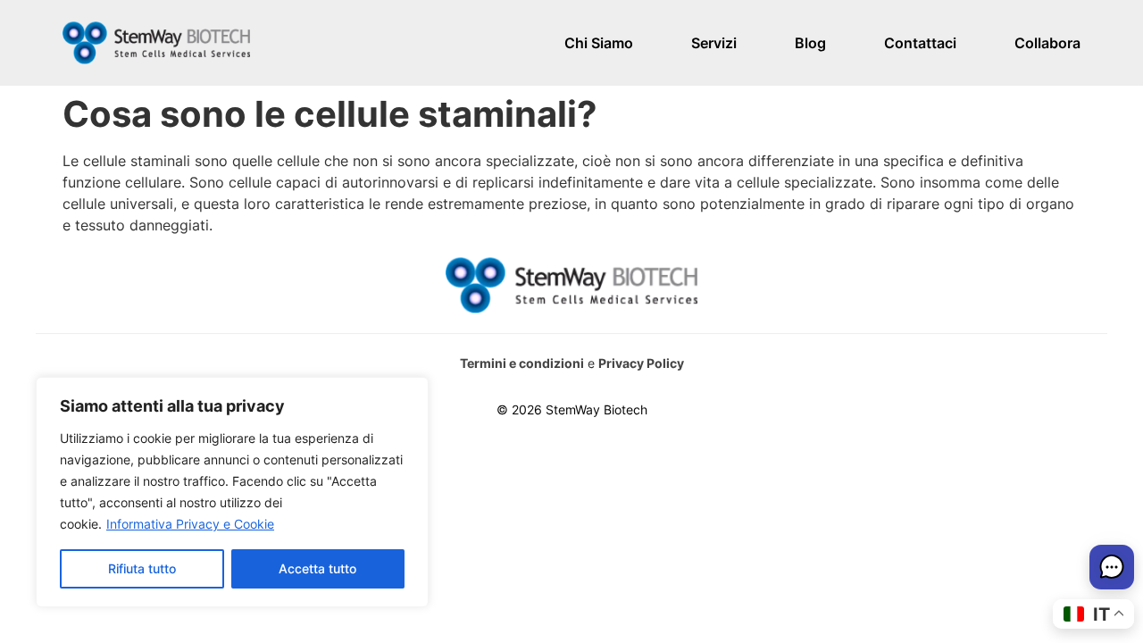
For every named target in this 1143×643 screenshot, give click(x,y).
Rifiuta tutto (142, 568)
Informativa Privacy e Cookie (190, 523)
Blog (810, 43)
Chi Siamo (598, 43)
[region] (232, 492)
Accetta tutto (317, 568)
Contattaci (920, 43)
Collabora (1047, 43)
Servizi (714, 43)
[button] (1111, 570)
